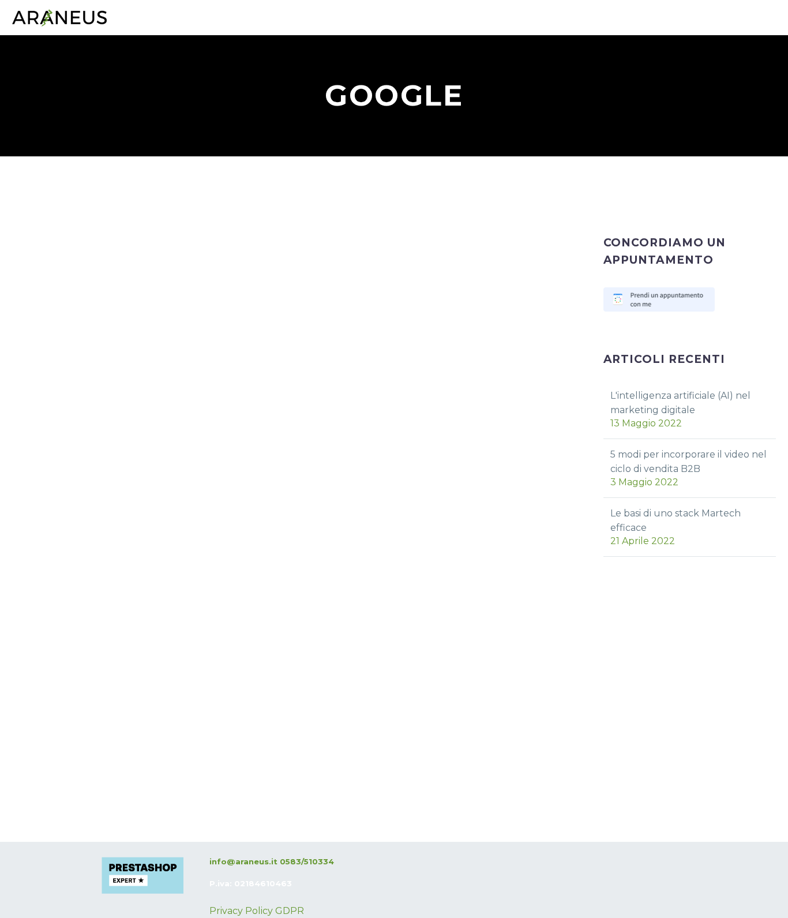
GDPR (289, 910)
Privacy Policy (241, 910)
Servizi (28, 83)
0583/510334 (307, 861)
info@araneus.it (243, 861)
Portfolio (91, 83)
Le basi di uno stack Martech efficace (675, 520)
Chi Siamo (162, 83)
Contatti (230, 83)
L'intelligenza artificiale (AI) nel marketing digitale (680, 402)
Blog (288, 83)
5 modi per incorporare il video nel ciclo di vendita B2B (688, 461)
